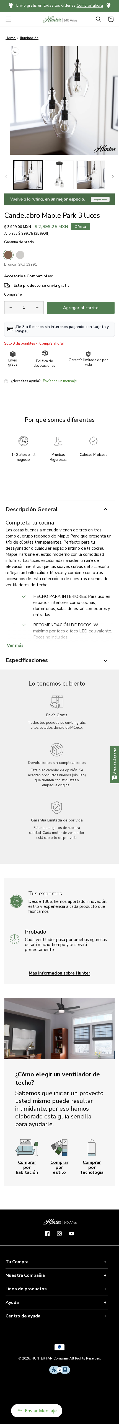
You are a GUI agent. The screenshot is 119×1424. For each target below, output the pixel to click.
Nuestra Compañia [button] (25, 1275)
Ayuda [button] (12, 1302)
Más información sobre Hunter (59, 973)
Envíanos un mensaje (60, 381)
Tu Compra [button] (17, 1262)
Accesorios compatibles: (28, 276)
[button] (8, 19)
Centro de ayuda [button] (23, 1316)
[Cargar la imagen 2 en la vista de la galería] (59, 175)
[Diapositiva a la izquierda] (6, 176)
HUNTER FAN (42, 1358)
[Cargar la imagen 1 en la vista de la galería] (28, 175)
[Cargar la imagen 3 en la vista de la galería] (90, 175)
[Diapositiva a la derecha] (113, 176)
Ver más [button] (15, 645)
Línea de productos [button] (26, 1289)
